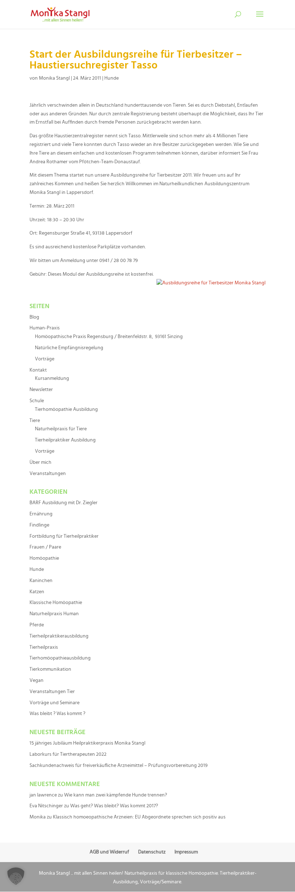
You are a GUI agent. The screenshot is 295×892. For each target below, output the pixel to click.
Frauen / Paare (45, 547)
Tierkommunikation (50, 669)
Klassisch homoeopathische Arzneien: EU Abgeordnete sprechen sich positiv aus (139, 817)
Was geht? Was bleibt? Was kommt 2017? (114, 805)
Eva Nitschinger (46, 805)
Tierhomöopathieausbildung (60, 658)
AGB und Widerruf (109, 852)
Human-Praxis (45, 327)
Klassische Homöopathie (56, 602)
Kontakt (38, 370)
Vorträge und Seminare (55, 702)
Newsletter (41, 389)
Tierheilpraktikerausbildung (59, 636)
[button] (16, 876)
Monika (38, 817)
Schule (37, 400)
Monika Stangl (54, 78)
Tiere (35, 420)
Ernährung (41, 513)
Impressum (186, 852)
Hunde (111, 78)
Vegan (37, 680)
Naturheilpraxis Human (54, 613)
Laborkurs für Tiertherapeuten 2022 (68, 754)
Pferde (37, 624)
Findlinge (39, 525)
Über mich (40, 462)
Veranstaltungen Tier (52, 691)
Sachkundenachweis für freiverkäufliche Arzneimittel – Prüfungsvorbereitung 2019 (119, 765)
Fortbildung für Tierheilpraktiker (64, 536)
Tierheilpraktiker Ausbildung (65, 440)
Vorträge (44, 358)
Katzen (37, 591)
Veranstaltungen (48, 473)
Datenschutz (151, 852)
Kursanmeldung (52, 378)
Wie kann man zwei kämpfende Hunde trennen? (115, 795)
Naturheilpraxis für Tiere (61, 428)
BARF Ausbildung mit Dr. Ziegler (63, 502)
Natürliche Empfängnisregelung (69, 347)
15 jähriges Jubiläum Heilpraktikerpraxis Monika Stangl (87, 743)
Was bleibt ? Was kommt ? (57, 713)
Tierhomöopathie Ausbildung (66, 409)
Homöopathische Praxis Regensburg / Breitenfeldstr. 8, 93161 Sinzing (109, 336)
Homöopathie (44, 558)
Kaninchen (41, 580)
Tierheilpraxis (44, 647)
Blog (34, 317)
